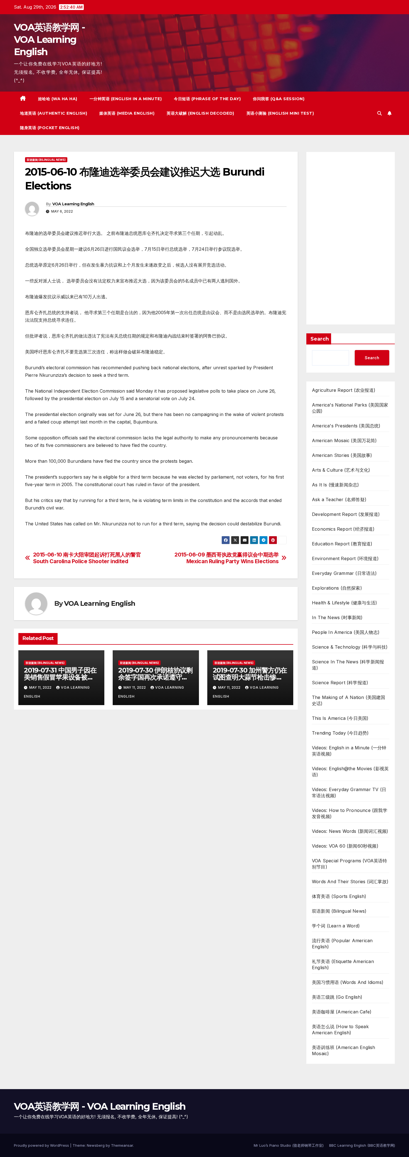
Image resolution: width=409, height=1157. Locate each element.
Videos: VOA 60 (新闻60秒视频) (345, 846)
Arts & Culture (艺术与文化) (341, 470)
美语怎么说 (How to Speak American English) (340, 1029)
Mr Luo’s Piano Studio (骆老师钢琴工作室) (289, 1145)
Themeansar (122, 1145)
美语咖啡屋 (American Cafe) (341, 1012)
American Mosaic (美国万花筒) (344, 440)
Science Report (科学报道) (340, 682)
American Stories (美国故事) (342, 455)
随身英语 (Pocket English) (50, 127)
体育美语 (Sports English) (339, 896)
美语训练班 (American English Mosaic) (343, 1050)
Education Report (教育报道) (342, 544)
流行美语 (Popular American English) (342, 943)
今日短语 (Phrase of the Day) (207, 98)
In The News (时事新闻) (337, 617)
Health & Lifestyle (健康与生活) (344, 602)
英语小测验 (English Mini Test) (280, 113)
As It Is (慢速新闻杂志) (335, 485)
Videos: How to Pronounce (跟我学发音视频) (349, 813)
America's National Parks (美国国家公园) (350, 408)
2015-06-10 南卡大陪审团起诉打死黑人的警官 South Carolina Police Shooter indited (87, 558)
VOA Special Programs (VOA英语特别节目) (349, 864)
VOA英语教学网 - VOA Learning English (49, 39)
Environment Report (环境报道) (345, 558)
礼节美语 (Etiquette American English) (343, 964)
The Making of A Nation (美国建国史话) (348, 700)
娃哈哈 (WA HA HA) (57, 98)
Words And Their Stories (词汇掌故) (350, 881)
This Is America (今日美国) (340, 718)
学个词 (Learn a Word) (336, 926)
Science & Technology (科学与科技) (350, 647)
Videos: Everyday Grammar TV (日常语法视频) (349, 792)
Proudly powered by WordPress (42, 1145)
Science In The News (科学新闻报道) (348, 665)
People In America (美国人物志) (346, 632)
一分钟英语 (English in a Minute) (126, 98)
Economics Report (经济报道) (343, 529)
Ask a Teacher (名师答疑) (339, 499)
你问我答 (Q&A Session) (278, 98)
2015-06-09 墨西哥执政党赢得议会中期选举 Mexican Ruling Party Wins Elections (226, 558)
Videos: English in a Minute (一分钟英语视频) (349, 751)
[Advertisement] (350, 238)
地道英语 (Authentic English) (53, 113)
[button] (379, 113)
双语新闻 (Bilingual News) (46, 159)
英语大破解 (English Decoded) (200, 113)
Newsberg (96, 1145)
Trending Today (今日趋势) (340, 733)
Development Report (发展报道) (346, 514)
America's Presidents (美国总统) (346, 426)
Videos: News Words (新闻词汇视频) (350, 831)
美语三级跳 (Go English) (337, 997)
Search (320, 339)
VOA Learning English (73, 203)
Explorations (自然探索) (337, 588)
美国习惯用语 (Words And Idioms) (347, 982)
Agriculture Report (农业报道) (343, 390)
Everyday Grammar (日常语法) (344, 573)
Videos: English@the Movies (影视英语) (350, 771)
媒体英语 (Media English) (126, 113)
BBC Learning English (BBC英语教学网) (362, 1145)
